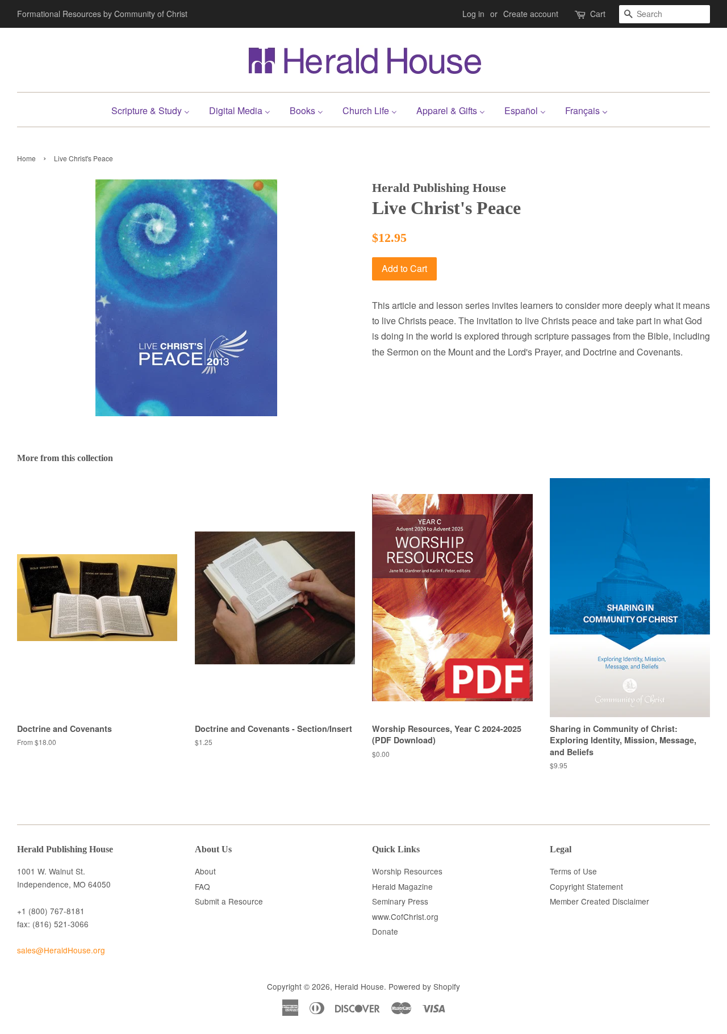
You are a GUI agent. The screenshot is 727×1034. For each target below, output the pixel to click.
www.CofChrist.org (405, 916)
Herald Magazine (402, 886)
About (205, 871)
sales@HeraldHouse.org (61, 950)
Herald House (359, 986)
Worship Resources (407, 871)
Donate (385, 931)
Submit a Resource (229, 901)
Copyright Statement (586, 886)
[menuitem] (154, 109)
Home (26, 158)
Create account (530, 13)
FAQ (202, 886)
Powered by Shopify (424, 986)
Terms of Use (573, 871)
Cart (597, 13)
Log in (473, 13)
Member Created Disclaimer (599, 901)
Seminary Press (400, 901)
